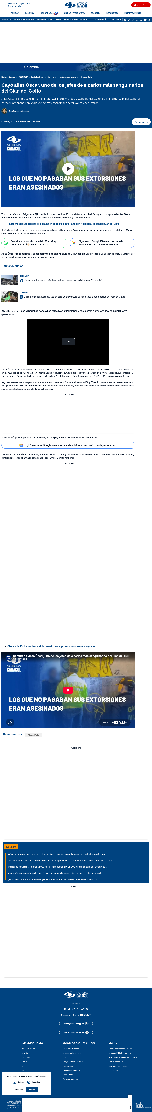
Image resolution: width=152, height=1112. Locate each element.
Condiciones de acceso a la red (120, 1049)
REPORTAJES (112, 13)
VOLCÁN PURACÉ (98, 19)
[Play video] (68, 169)
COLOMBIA (30, 13)
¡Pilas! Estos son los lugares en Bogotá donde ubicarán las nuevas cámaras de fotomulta (52, 879)
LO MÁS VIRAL (115, 19)
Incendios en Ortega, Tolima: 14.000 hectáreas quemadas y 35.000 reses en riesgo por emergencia (57, 866)
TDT (64, 1057)
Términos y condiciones (118, 1066)
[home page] (76, 5)
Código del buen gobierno (73, 1062)
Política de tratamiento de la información (124, 1057)
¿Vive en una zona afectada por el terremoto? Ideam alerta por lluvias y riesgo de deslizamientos (56, 853)
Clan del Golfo (33, 735)
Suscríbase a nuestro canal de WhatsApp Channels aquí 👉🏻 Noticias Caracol (33, 243)
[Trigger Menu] (4, 5)
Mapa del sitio (68, 1075)
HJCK (23, 1066)
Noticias (21, 1082)
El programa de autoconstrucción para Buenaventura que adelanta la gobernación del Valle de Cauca (74, 296)
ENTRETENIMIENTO (132, 13)
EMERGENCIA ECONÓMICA (75, 19)
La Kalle (24, 1062)
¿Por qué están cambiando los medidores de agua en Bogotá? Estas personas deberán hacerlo (55, 873)
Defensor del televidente (72, 1053)
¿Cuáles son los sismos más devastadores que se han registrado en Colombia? (63, 280)
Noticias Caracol (8, 77)
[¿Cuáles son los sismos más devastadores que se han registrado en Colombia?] (9, 280)
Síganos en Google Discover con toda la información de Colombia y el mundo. (101, 243)
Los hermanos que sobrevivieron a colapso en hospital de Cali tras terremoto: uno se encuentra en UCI (60, 860)
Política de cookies (116, 1062)
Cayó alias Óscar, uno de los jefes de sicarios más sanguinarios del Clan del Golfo (61, 77)
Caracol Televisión (28, 1049)
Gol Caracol (25, 1057)
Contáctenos (68, 1066)
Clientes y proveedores (71, 1070)
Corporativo (113, 1070)
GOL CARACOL (47, 13)
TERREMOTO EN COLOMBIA (49, 19)
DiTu (22, 1070)
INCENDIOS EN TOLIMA (24, 19)
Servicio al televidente (71, 1049)
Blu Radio (24, 1053)
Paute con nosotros (70, 1079)
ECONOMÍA (95, 13)
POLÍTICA (15, 13)
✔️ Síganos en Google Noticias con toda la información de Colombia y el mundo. (71, 445)
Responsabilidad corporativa (120, 1053)
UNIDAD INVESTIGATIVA (74, 13)
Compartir (141, 121)
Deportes (36, 1082)
